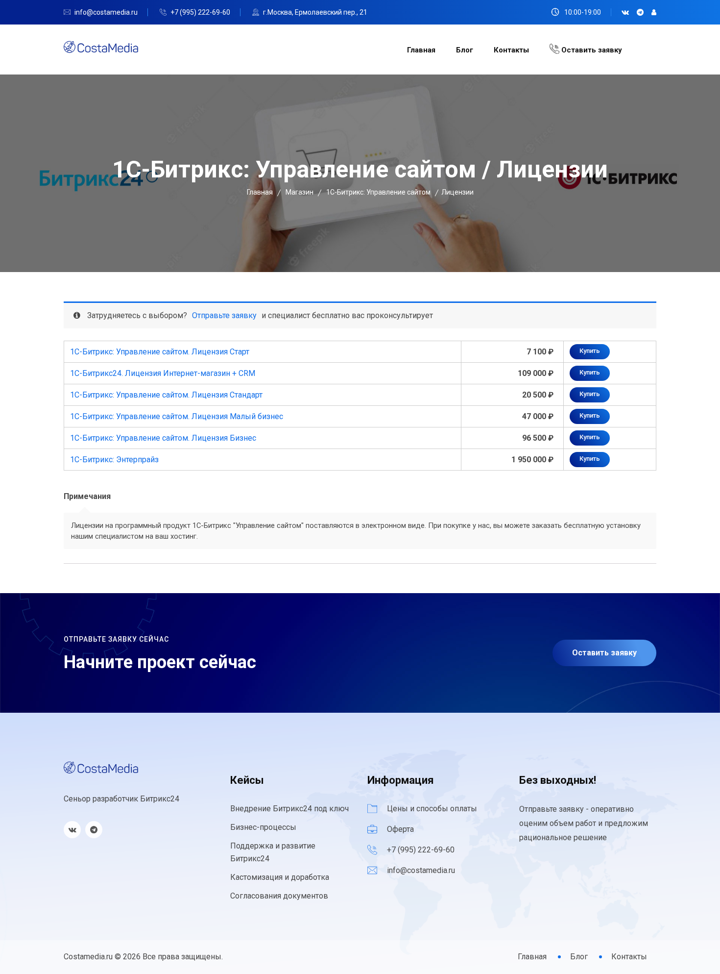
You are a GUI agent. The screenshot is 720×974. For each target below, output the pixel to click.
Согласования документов (279, 895)
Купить (589, 350)
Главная (421, 50)
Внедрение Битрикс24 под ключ (289, 808)
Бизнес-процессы (263, 827)
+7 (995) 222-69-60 (200, 12)
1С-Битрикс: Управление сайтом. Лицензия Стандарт (166, 395)
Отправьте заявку (224, 315)
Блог (464, 50)
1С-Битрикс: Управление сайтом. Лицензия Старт (159, 351)
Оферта (400, 829)
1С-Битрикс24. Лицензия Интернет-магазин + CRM (162, 373)
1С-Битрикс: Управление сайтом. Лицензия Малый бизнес (176, 416)
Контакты (511, 50)
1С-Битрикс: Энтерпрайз (114, 459)
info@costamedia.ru (106, 12)
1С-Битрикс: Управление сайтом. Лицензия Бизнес (163, 438)
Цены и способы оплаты (432, 808)
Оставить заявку (590, 50)
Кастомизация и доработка (279, 877)
